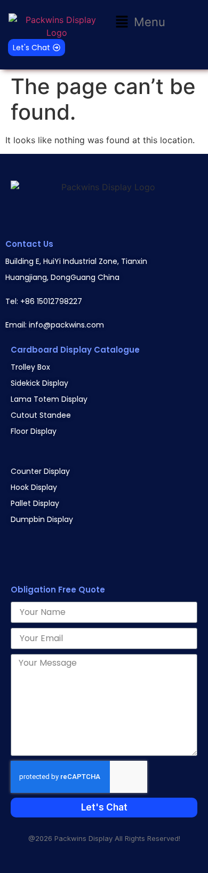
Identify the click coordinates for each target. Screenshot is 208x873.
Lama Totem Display (49, 399)
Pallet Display (35, 503)
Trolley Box (30, 367)
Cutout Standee (41, 415)
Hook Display (34, 487)
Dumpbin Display (42, 519)
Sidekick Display (39, 383)
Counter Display (40, 471)
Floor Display (34, 431)
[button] (140, 22)
